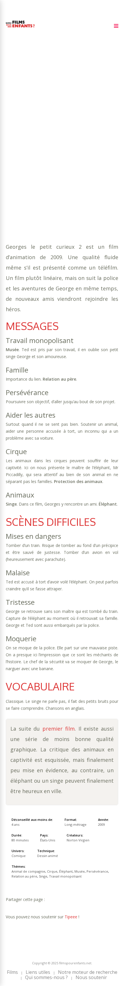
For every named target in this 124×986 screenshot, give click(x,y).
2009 (26, 124)
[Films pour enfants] (20, 28)
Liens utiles (38, 972)
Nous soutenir (91, 977)
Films (12, 972)
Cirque (82, 141)
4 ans (72, 130)
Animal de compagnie (48, 141)
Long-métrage (76, 824)
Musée (12, 147)
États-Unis (47, 840)
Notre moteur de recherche (87, 972)
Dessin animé (47, 856)
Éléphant (103, 141)
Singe (102, 147)
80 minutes (34, 135)
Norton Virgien (78, 840)
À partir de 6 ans (25, 113)
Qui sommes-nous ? (46, 977)
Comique (35, 158)
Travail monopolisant (31, 153)
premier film (58, 728)
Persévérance (37, 147)
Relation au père (74, 147)
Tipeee (71, 916)
